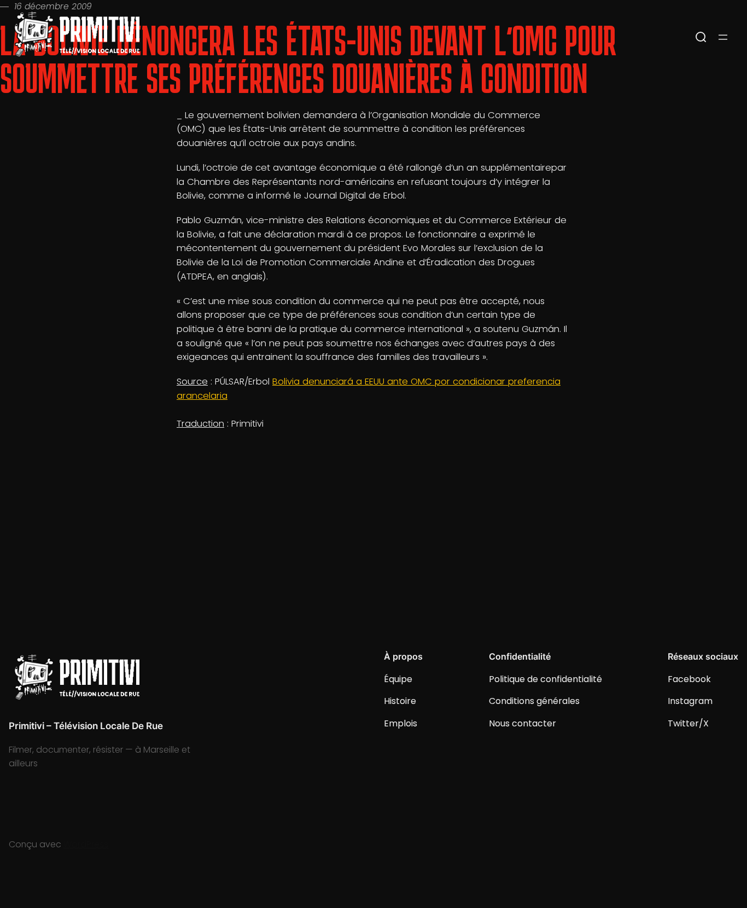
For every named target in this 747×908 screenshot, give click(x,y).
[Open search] (701, 37)
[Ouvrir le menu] (723, 37)
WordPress (85, 844)
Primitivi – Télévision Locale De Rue (86, 725)
